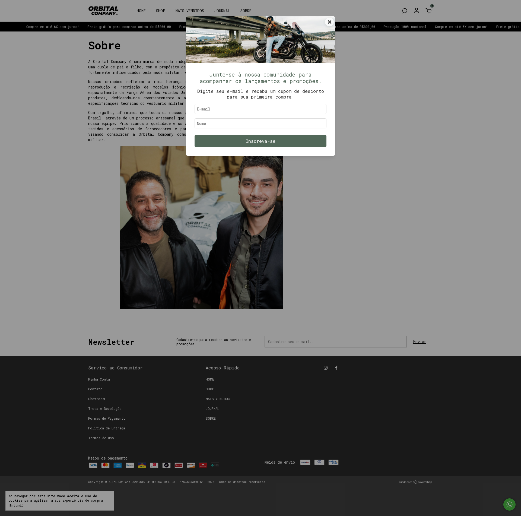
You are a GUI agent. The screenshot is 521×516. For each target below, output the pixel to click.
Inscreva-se (260, 141)
